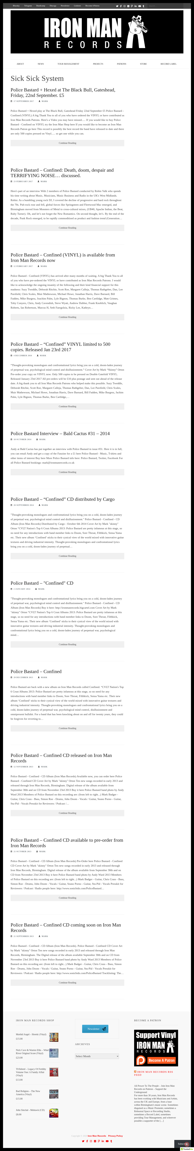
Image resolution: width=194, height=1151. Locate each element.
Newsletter (65, 6)
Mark (45, 101)
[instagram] (124, 6)
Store (143, 64)
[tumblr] (143, 6)
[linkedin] (136, 6)
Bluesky (16, 6)
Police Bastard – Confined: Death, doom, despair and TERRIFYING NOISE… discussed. (62, 172)
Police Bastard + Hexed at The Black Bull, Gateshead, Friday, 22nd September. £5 (63, 92)
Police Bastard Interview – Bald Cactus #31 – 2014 (60, 433)
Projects (98, 64)
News (41, 64)
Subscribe (182, 1144)
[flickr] (128, 6)
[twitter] (117, 6)
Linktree (77, 6)
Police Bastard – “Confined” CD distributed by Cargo (63, 499)
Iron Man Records (97, 1136)
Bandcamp (40, 6)
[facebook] (121, 6)
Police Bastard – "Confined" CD (42, 583)
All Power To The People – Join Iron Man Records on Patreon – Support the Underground (154, 1089)
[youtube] (139, 6)
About (20, 64)
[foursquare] (132, 6)
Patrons (121, 64)
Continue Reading (67, 143)
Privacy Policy (115, 1136)
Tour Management (68, 64)
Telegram (28, 6)
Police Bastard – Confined (36, 671)
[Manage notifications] (186, 1144)
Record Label (169, 64)
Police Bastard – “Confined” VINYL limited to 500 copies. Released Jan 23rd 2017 (60, 346)
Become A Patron (92, 6)
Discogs (53, 6)
